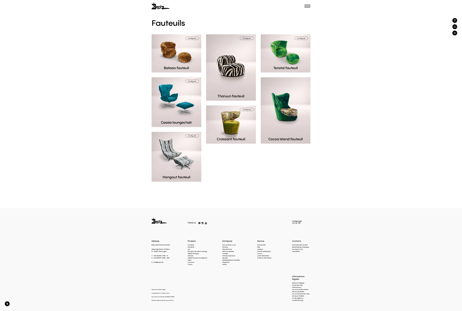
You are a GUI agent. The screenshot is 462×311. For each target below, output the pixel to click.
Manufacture (227, 249)
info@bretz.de (158, 262)
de (296, 223)
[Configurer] (454, 33)
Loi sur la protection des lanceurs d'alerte (300, 295)
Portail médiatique (264, 251)
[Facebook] (199, 222)
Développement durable (231, 260)
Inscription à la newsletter (297, 250)
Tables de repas (193, 253)
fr (299, 223)
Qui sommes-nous (229, 245)
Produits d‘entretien (264, 258)
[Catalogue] (454, 26)
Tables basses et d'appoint (197, 258)
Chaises (190, 256)
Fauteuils (191, 247)
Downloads (261, 245)
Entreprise (227, 241)
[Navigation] (307, 6)
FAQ (258, 247)
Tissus (190, 264)
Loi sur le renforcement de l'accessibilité (300, 290)
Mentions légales (298, 283)
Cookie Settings (297, 300)
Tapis (190, 260)
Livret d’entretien (263, 256)
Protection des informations (297, 286)
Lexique (260, 249)
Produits (192, 241)
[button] (7, 303)
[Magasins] (454, 20)
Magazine (225, 262)
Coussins (191, 262)
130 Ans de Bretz (228, 251)
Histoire (225, 247)
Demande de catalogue (300, 247)
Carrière (225, 253)
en (293, 223)
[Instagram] (203, 222)
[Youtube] (206, 222)
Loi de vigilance (297, 298)
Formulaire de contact (300, 245)
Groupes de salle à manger (197, 251)
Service (260, 241)
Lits (189, 249)
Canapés (191, 245)
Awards (225, 258)
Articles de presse (228, 256)
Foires (224, 264)
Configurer (192, 38)
